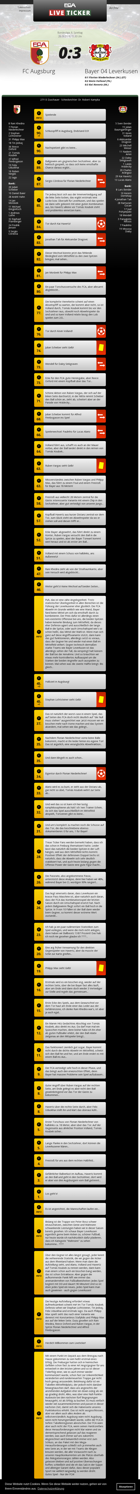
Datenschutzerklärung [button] (51, 1488)
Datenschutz (24, 7)
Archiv (113, 8)
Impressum (25, 10)
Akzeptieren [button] (126, 1486)
